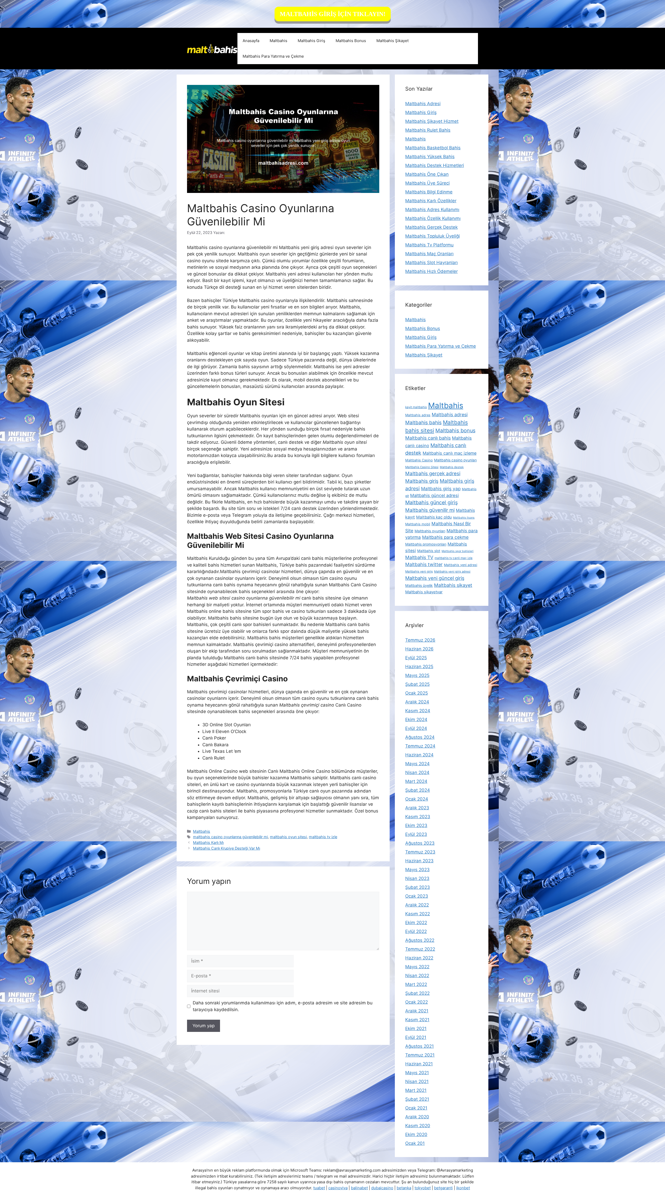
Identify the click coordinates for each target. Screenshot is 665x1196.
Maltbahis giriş (421, 481)
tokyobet (423, 1187)
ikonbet (463, 1187)
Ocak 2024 (416, 799)
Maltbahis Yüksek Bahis (430, 156)
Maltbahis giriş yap (441, 488)
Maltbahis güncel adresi (434, 495)
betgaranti (443, 1187)
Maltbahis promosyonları (425, 544)
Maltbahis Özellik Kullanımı (433, 218)
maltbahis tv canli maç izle (454, 558)
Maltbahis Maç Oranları (429, 253)
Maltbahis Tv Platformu (429, 244)
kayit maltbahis (416, 407)
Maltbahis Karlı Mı (208, 842)
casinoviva (338, 1187)
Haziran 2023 (419, 860)
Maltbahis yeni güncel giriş (434, 578)
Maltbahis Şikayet (392, 40)
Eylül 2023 (416, 834)
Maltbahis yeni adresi (460, 565)
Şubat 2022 (417, 993)
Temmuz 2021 (420, 1055)
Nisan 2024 (417, 772)
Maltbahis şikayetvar (424, 591)
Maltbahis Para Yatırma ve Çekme (273, 56)
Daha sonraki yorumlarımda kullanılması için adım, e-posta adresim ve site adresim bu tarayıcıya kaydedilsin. (283, 1006)
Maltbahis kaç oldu (434, 517)
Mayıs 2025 (417, 675)
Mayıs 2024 (417, 763)
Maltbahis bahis (423, 423)
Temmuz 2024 (420, 746)
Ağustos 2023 (420, 843)
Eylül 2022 (416, 931)
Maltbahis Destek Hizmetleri (434, 165)
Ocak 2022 (416, 1002)
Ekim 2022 (416, 922)
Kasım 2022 (417, 913)
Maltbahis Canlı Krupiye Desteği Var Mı (226, 848)
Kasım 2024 (417, 710)
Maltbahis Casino (419, 460)
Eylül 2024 (416, 728)
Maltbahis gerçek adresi (432, 473)
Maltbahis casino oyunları (455, 460)
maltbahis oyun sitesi (288, 837)
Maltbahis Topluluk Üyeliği (432, 236)
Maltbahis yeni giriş (419, 571)
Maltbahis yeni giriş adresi (452, 571)
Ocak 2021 (416, 1108)
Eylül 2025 (416, 657)
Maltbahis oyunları (430, 531)
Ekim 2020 (416, 1134)
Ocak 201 (415, 1143)
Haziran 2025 (419, 666)
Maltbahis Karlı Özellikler (430, 200)
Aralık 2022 (417, 905)
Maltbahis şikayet (453, 585)
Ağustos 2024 (420, 737)
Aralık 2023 (417, 807)
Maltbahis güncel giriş (431, 502)
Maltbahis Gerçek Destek (431, 227)
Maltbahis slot (428, 551)
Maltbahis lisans (464, 517)
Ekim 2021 (416, 1028)
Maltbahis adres (417, 415)
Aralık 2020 (417, 1116)
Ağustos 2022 (419, 940)
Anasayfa (251, 40)
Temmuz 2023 (420, 852)
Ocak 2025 (416, 693)
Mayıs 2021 (417, 1072)
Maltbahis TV (419, 557)
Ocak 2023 (416, 896)
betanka (404, 1187)
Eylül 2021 (415, 1037)
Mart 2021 (416, 1090)
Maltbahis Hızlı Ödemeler (431, 271)
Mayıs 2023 (417, 869)
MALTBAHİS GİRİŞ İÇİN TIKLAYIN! (332, 14)
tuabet (319, 1187)
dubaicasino (382, 1187)
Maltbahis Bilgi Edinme (429, 191)
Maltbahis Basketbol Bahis (433, 147)
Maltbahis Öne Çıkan (427, 174)
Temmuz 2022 (420, 949)
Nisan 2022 (417, 975)
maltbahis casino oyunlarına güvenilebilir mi (230, 837)
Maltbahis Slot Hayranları (431, 262)
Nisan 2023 (417, 878)
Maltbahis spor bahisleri (458, 551)
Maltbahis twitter (424, 564)
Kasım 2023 (417, 816)
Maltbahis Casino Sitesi (421, 467)
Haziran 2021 (419, 1063)
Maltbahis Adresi (423, 103)
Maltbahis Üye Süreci (427, 183)
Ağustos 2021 (419, 1046)
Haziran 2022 (419, 957)
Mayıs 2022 (417, 966)
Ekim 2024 (416, 719)
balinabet (359, 1187)
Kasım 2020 (417, 1125)
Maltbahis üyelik (419, 585)
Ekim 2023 (416, 825)
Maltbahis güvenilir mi (430, 510)
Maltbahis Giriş (311, 40)
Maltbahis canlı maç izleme (449, 453)
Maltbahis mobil (417, 524)
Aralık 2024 (417, 701)
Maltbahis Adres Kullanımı (432, 209)
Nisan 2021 (417, 1081)
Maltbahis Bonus (351, 40)
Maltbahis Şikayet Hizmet (431, 121)
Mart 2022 (416, 984)
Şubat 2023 (417, 887)
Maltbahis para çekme (445, 537)
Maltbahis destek (452, 467)
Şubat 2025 (417, 684)
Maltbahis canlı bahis (428, 438)
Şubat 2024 (417, 790)
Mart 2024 (416, 781)
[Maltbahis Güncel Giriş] (212, 48)
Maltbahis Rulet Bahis (427, 130)
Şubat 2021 (417, 1099)
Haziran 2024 (419, 754)
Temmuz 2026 (420, 640)
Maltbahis (278, 40)
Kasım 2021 (417, 1019)
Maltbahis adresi (450, 414)
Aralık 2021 (416, 1010)
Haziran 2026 (419, 648)
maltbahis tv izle (323, 837)
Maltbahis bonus (455, 430)
